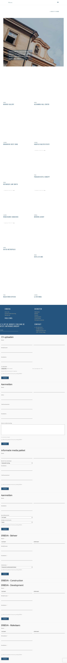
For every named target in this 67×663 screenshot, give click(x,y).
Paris (35, 175)
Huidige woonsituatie (6, 520)
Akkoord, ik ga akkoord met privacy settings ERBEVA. (12, 373)
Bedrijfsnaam (4, 347)
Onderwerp (4, 565)
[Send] (18, 330)
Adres (2, 395)
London (5, 142)
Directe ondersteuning (6, 423)
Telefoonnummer (5, 404)
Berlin (4, 102)
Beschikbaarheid (5, 515)
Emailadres (3, 357)
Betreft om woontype (6, 461)
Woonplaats (4, 635)
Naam (2, 340)
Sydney (35, 215)
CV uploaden (4, 366)
